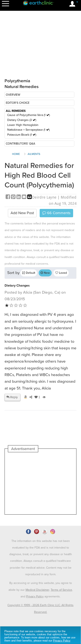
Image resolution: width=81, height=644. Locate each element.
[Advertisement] (40, 483)
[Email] (24, 197)
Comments (58, 213)
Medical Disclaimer (37, 590)
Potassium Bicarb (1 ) (21, 134)
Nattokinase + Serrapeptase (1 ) (28, 129)
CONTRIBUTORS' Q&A (20, 143)
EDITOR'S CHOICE (17, 103)
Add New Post (22, 213)
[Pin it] (13, 197)
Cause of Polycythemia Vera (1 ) (28, 115)
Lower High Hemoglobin (22, 125)
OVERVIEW (13, 94)
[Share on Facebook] (8, 197)
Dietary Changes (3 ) (21, 120)
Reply (13, 397)
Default (30, 273)
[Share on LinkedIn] (19, 197)
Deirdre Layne (44, 197)
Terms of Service (61, 590)
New (46, 273)
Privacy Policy (35, 596)
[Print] (29, 197)
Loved (62, 273)
